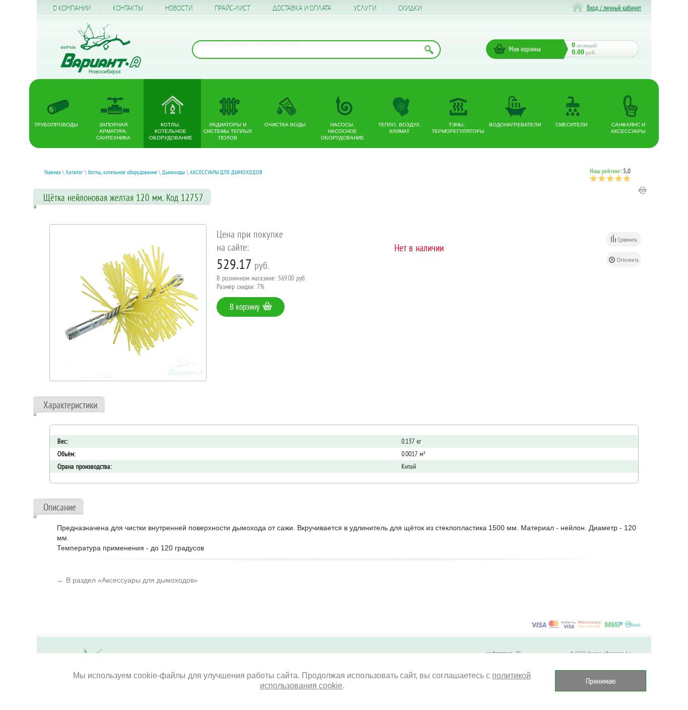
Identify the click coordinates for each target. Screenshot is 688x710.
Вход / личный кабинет (614, 8)
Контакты (128, 8)
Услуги (365, 8)
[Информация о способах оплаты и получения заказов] (585, 627)
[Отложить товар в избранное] (623, 259)
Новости (178, 8)
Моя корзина (525, 48)
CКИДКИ (410, 8)
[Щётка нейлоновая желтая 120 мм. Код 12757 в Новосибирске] (128, 302)
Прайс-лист (232, 8)
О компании (72, 8)
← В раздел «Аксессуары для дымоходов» (127, 580)
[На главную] (100, 49)
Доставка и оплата (301, 8)
